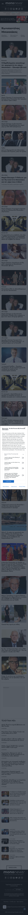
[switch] (22, 458)
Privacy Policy (22, 486)
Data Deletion (6, 486)
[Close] (25, 428)
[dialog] (14, 457)
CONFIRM (8, 481)
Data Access (14, 486)
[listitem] (14, 454)
